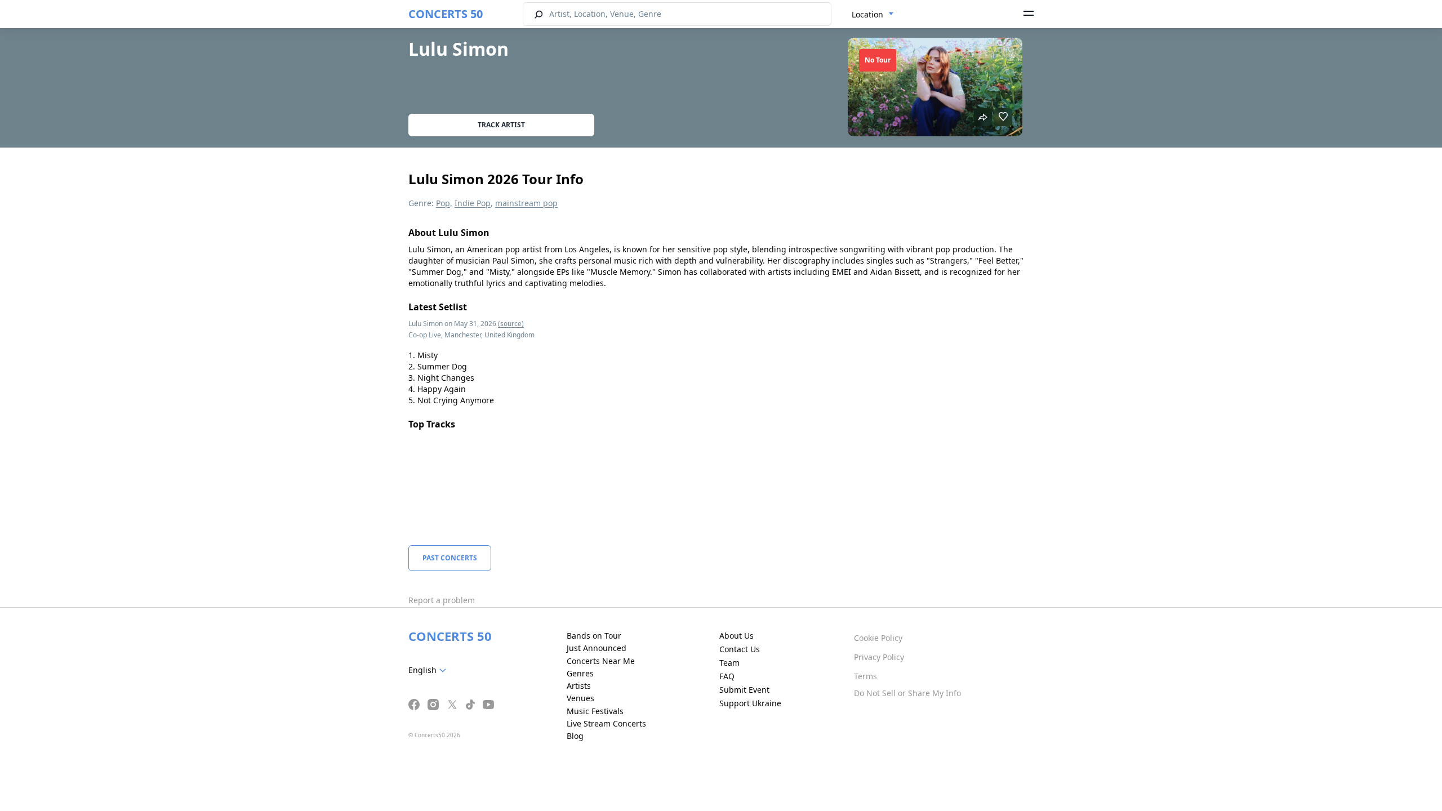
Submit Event (744, 689)
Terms (865, 676)
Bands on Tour (594, 635)
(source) (511, 323)
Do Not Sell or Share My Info (907, 693)
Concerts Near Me (601, 661)
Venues (580, 698)
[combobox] (873, 14)
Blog (575, 735)
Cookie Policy (878, 637)
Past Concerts (449, 558)
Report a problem (441, 600)
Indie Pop (473, 203)
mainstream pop (526, 203)
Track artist (501, 125)
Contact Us (739, 649)
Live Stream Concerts (606, 723)
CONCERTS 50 (445, 13)
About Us (736, 635)
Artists (579, 685)
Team (729, 662)
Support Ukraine (750, 703)
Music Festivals (595, 711)
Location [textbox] (867, 14)
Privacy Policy (879, 657)
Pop (443, 203)
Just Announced (596, 648)
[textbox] (429, 670)
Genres (580, 673)
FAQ (727, 676)
